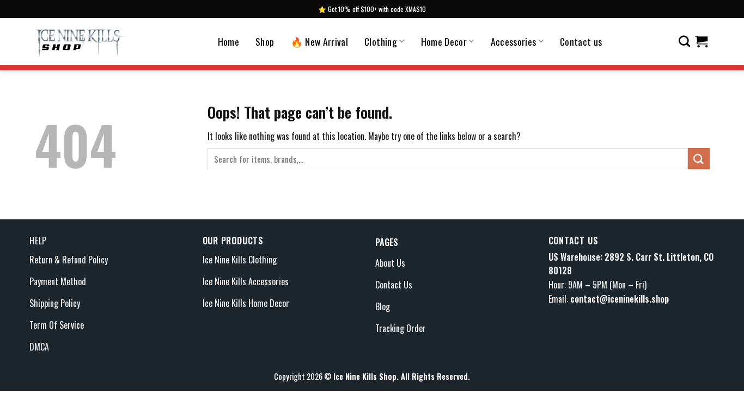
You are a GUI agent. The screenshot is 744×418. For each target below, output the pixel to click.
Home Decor (444, 41)
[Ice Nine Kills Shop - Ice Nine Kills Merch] (80, 41)
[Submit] (699, 158)
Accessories (513, 41)
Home (228, 41)
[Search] (684, 41)
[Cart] (701, 41)
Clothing (380, 41)
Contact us (581, 41)
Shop (264, 41)
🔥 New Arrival (320, 41)
